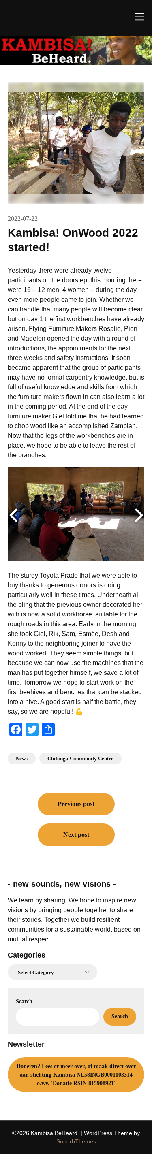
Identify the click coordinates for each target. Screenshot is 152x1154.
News (22, 758)
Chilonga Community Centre (80, 758)
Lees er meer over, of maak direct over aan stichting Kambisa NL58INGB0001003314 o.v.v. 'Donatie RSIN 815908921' (76, 1074)
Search (24, 1001)
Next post (76, 834)
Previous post (76, 803)
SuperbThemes (76, 1141)
